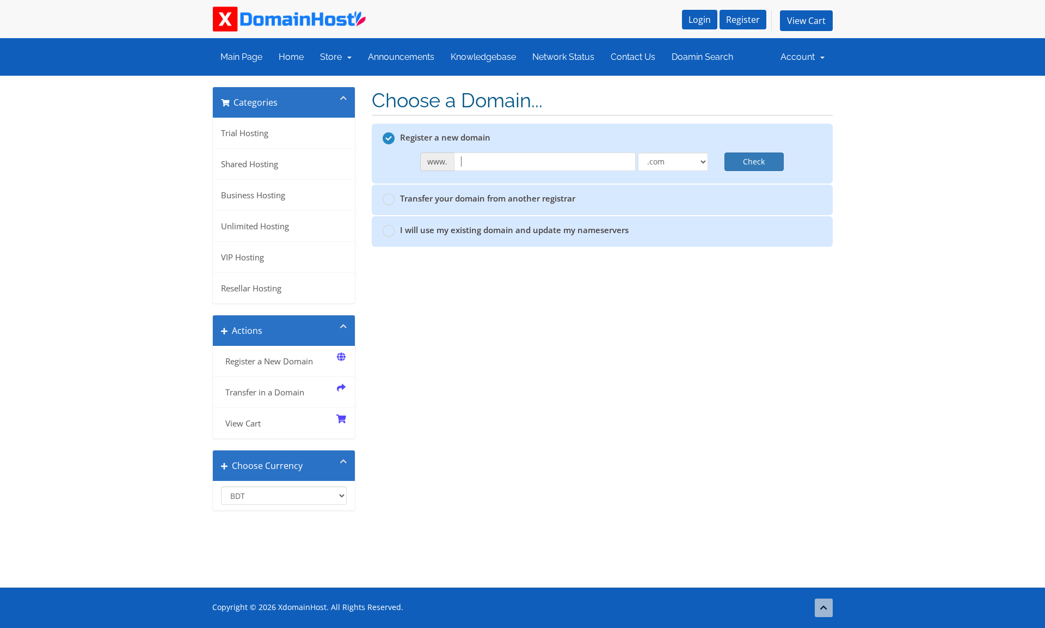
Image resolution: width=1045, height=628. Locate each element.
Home (291, 57)
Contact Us (633, 57)
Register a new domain (445, 137)
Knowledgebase (483, 57)
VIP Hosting (242, 257)
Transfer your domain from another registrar (487, 198)
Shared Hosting (249, 163)
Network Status (563, 57)
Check (754, 161)
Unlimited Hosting (255, 226)
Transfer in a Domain (262, 392)
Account (799, 57)
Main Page (241, 57)
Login (700, 20)
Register (743, 20)
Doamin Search (702, 57)
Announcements (401, 57)
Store (333, 57)
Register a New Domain (267, 361)
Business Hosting (253, 195)
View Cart (806, 21)
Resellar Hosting (251, 288)
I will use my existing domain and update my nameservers (514, 229)
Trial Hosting (244, 132)
